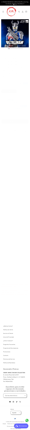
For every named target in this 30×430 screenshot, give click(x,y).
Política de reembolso (12, 423)
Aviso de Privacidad (8, 337)
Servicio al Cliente (8, 333)
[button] (3, 12)
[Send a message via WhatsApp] (27, 420)
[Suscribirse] (25, 395)
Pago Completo (7, 95)
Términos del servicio (11, 426)
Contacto (5, 355)
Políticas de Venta (8, 329)
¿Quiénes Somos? (8, 326)
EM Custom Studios (14, 421)
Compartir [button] (5, 317)
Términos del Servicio (9, 359)
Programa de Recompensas (10, 348)
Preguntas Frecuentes (9, 344)
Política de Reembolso (9, 362)
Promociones (6, 351)
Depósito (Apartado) (9, 91)
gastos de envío (6, 85)
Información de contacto (15, 428)
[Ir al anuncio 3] (16, 4)
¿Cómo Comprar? (8, 340)
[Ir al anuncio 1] (13, 4)
